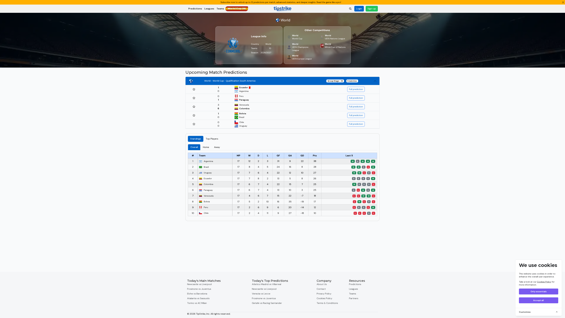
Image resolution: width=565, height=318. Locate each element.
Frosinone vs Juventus (199, 288)
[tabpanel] (282, 181)
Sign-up (372, 8)
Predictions (195, 8)
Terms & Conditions (327, 303)
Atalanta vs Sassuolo (198, 298)
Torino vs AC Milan (197, 303)
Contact (321, 288)
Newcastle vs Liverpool (199, 284)
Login (359, 8)
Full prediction (356, 89)
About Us (322, 284)
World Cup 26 (237, 9)
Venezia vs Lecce (261, 293)
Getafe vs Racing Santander (267, 303)
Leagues (209, 8)
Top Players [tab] (212, 138)
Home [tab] (206, 147)
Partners (353, 298)
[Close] (563, 2)
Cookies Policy (544, 281)
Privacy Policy (324, 293)
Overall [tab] (194, 147)
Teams (220, 8)
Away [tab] (217, 147)
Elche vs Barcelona (197, 293)
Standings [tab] (195, 138)
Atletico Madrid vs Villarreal (266, 284)
